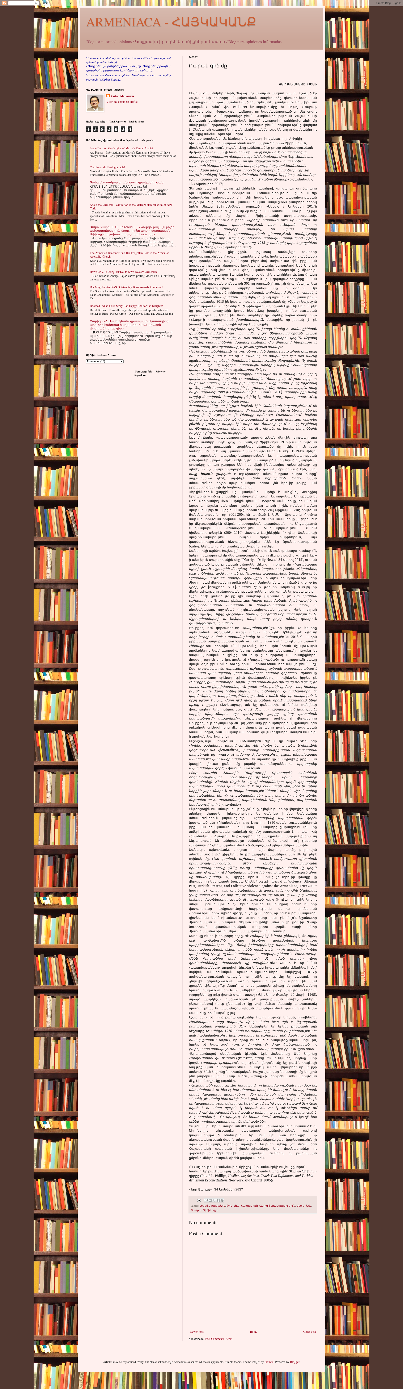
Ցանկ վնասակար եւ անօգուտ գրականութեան (127, 182)
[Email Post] (199, 1200)
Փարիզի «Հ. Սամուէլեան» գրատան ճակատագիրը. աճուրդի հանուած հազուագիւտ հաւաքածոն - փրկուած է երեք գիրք (129, 324)
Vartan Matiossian (122, 96)
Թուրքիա (232, 1205)
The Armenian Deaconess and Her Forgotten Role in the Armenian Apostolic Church (129, 254)
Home (253, 1332)
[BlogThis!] (210, 1200)
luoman (269, 1362)
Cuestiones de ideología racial (107, 167)
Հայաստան (249, 1205)
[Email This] (206, 1200)
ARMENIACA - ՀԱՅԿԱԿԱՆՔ (171, 21)
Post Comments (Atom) (219, 1339)
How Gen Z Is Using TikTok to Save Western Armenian (123, 272)
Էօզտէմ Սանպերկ (212, 1205)
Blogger (294, 1362)
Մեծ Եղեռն (303, 1205)
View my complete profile (121, 102)
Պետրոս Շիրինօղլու (205, 1210)
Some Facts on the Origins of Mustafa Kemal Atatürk (121, 148)
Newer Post (197, 1332)
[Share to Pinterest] (222, 1200)
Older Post (309, 1332)
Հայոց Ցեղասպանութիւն (277, 1205)
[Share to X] (214, 1200)
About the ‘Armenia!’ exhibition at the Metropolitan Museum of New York (131, 206)
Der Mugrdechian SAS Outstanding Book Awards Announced (126, 287)
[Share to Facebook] (218, 1200)
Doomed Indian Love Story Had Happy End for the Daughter (126, 306)
